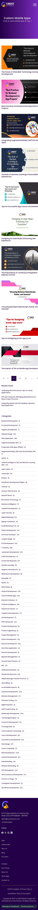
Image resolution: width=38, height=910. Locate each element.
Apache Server (6, 495)
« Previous (3, 378)
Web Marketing (6, 761)
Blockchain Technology (9, 500)
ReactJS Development (9, 644)
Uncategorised (6, 727)
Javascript (5, 474)
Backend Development (9, 421)
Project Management (8, 635)
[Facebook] (2, 833)
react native (5, 469)
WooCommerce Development (12, 775)
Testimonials (5, 844)
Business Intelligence (8, 504)
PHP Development (7, 770)
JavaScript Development (10, 552)
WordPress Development (10, 788)
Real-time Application (9, 648)
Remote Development (9, 652)
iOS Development (7, 543)
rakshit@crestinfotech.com (10, 819)
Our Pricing (5, 868)
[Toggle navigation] (35, 5)
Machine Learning (7, 565)
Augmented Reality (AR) (10, 443)
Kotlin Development (8, 556)
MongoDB (4, 578)
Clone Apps (5, 876)
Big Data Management (9, 657)
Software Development (9, 692)
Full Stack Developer (8, 535)
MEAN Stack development (10, 574)
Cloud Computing (7, 748)
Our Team (4, 857)
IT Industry (5, 548)
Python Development (8, 639)
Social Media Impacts (9, 687)
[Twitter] (5, 832)
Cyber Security (6, 513)
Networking (5, 587)
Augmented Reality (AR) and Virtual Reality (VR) (18, 451)
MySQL (3, 583)
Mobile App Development (10, 713)
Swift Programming (8, 709)
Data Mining (5, 683)
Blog (3, 853)
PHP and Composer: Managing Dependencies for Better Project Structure (18, 398)
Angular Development (9, 430)
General (4, 487)
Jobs (3, 840)
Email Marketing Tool (8, 526)
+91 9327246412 (6, 822)
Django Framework (8, 522)
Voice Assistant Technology (11, 731)
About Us (4, 872)
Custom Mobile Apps (16, 21)
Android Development (9, 757)
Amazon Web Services (9, 491)
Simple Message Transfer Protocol (13, 679)
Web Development (8, 753)
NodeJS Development (9, 591)
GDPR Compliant (13, 889)
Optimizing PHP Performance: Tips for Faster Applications (17, 392)
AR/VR (3, 458)
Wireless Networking (8, 766)
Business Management (9, 696)
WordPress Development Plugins (12, 482)
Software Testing (7, 700)
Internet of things (7, 779)
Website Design (6, 434)
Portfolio (4, 864)
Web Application (7, 438)
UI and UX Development (9, 722)
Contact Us (5, 880)
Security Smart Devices (9, 661)
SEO (2, 665)
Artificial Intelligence (8, 604)
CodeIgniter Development (10, 783)
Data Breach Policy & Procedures (19, 893)
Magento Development (9, 570)
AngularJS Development (10, 613)
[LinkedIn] (11, 833)
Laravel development (9, 561)
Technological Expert (8, 718)
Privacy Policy (26, 889)
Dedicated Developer (9, 670)
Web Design (5, 744)
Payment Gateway (8, 600)
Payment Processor (8, 609)
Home (5, 21)
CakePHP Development (9, 508)
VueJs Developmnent (9, 735)
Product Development (9, 626)
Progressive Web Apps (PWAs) (12, 447)
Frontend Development (9, 425)
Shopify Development (9, 674)
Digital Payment (7, 705)
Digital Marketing (7, 517)
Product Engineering (8, 631)
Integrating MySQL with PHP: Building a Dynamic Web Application (18, 404)
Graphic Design (6, 539)
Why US (4, 849)
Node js (4, 478)
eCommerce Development (10, 740)
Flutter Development (8, 530)
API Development (7, 617)
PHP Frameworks (7, 622)
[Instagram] (8, 833)
